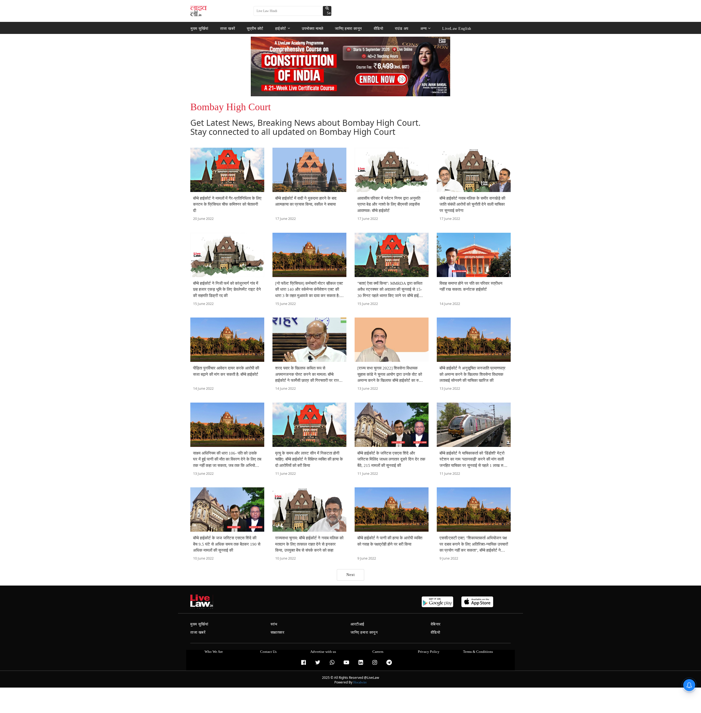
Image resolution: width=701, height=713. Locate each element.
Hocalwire (360, 682)
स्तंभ (274, 624)
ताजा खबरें (227, 28)
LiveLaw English (456, 28)
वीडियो (378, 28)
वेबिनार (436, 624)
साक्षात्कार (278, 632)
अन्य (423, 28)
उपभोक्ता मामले (312, 28)
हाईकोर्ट (280, 28)
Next (350, 575)
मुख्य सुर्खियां (199, 28)
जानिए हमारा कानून (348, 28)
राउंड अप (402, 28)
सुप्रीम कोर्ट (255, 28)
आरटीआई (357, 624)
